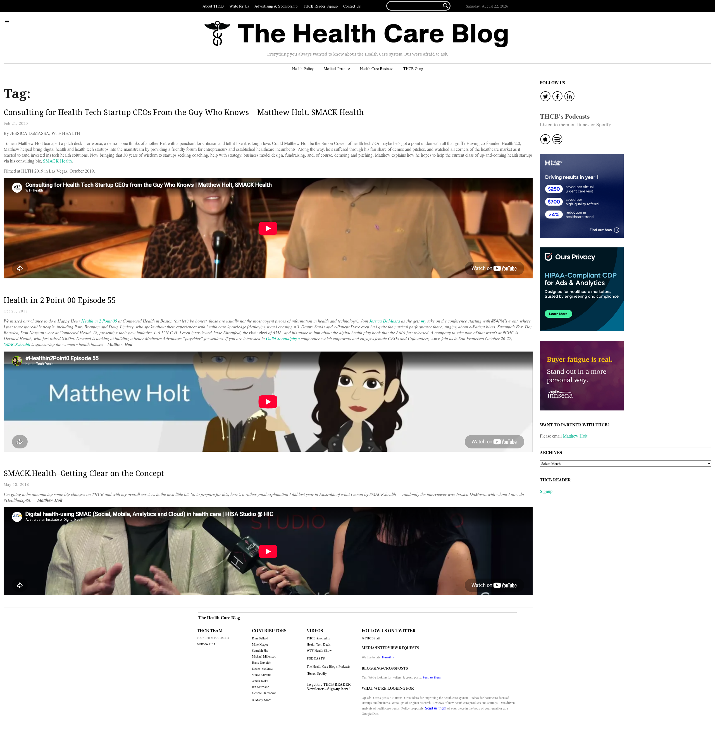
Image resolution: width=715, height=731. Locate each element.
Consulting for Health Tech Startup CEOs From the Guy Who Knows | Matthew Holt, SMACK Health (184, 112)
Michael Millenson (264, 656)
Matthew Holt (575, 436)
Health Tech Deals (319, 644)
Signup (546, 491)
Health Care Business (376, 68)
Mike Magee (260, 644)
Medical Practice (337, 68)
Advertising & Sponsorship (275, 6)
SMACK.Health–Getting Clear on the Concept (84, 473)
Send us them (431, 677)
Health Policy (303, 68)
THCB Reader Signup (320, 6)
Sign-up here (338, 689)
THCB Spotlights (318, 638)
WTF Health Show (319, 650)
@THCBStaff (371, 638)
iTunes (311, 673)
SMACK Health (57, 161)
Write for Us (239, 6)
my (423, 321)
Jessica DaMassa (384, 321)
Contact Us (352, 6)
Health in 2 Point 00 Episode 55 (60, 300)
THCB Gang (413, 68)
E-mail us (388, 657)
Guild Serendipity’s (283, 338)
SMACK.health (17, 344)
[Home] (356, 34)
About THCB (213, 6)
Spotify (322, 673)
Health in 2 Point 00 (99, 321)
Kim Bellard (260, 638)
